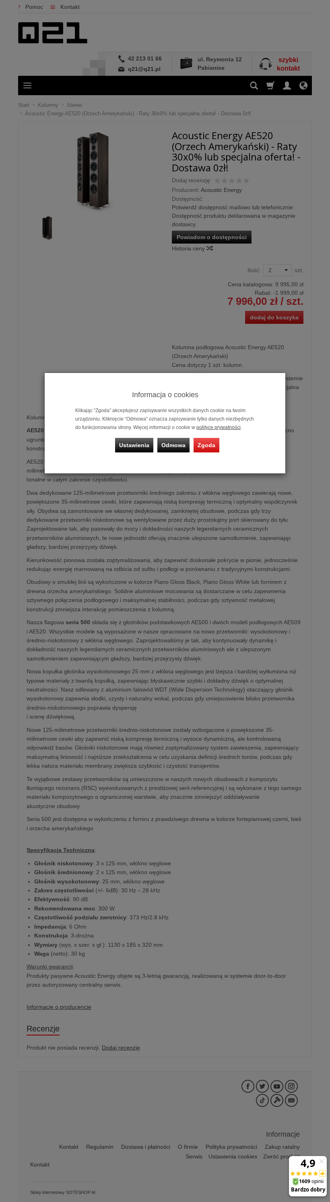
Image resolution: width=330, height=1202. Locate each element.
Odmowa (173, 445)
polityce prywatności (218, 427)
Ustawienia (134, 445)
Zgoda (206, 445)
